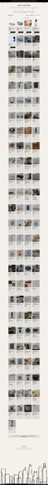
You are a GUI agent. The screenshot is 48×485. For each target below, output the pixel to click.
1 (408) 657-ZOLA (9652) (24, 436)
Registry (33, 7)
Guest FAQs (20, 448)
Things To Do (29, 7)
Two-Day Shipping (25, 17)
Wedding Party (25, 7)
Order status (23, 448)
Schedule (13, 7)
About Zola (27, 15)
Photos (38, 7)
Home (10, 7)
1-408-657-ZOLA (31, 15)
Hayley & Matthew (24, 5)
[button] (12, 24)
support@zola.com (26, 448)
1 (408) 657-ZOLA (30, 448)
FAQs (35, 7)
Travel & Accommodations (18, 7)
